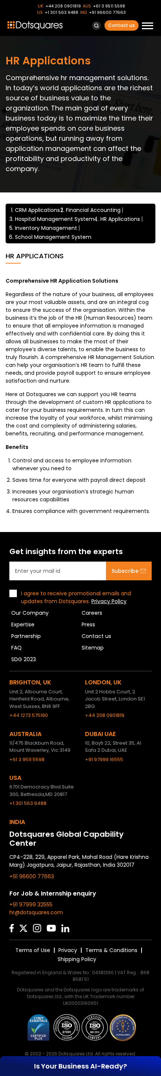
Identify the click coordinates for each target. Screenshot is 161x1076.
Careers (92, 613)
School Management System (53, 237)
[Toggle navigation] (148, 27)
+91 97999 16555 (104, 759)
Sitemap (93, 647)
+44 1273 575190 (28, 715)
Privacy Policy (109, 601)
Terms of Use (32, 950)
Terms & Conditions (111, 950)
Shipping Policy (77, 959)
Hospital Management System (54, 219)
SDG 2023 (23, 659)
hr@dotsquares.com (36, 912)
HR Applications (120, 219)
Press (88, 624)
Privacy (67, 950)
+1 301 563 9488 (61, 12)
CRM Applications (37, 210)
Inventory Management (46, 228)
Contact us (121, 25)
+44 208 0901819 (63, 6)
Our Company (30, 613)
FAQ (16, 647)
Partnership (26, 636)
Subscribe (125, 571)
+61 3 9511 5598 (109, 6)
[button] (96, 25)
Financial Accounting (93, 210)
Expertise (22, 624)
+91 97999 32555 (30, 904)
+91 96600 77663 (107, 12)
